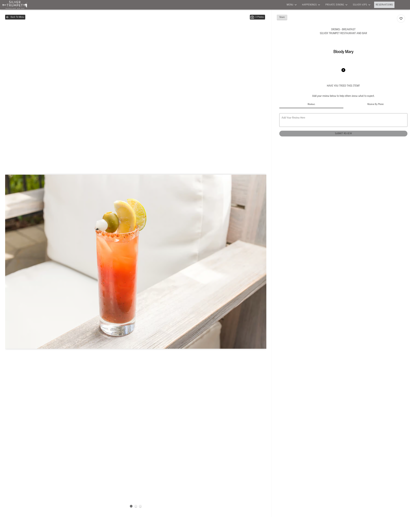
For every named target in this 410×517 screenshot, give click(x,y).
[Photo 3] (140, 506)
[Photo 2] (136, 506)
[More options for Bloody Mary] (401, 18)
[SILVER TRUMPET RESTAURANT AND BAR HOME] (17, 5)
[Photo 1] (131, 506)
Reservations (384, 5)
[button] (292, 5)
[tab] (311, 104)
